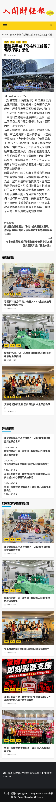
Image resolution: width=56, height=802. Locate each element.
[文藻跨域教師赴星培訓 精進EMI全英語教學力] (28, 383)
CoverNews (24, 797)
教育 (12, 294)
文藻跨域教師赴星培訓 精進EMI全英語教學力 (26, 464)
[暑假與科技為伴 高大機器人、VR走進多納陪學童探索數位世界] (28, 280)
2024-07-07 (11, 55)
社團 (18, 42)
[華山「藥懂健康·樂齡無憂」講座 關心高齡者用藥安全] (28, 727)
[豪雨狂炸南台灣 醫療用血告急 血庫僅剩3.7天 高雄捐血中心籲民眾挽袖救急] (28, 676)
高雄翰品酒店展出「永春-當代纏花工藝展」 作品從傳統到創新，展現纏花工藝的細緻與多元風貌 (28, 228)
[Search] (51, 25)
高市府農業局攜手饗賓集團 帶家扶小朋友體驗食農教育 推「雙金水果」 (29, 241)
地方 (6, 42)
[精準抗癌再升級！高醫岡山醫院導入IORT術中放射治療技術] (28, 331)
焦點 (12, 42)
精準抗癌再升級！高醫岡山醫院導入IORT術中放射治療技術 (27, 453)
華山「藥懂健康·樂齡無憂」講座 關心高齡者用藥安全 (27, 488)
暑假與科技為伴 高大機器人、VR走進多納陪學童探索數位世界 (27, 440)
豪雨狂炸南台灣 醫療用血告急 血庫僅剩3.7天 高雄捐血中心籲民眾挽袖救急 (28, 475)
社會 (24, 690)
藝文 (24, 42)
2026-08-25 (11, 309)
